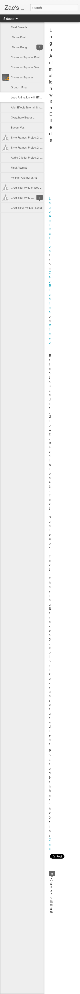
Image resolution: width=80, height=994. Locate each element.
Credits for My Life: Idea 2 (26, 187)
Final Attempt (19, 167)
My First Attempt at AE (24, 177)
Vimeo (50, 334)
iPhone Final (18, 37)
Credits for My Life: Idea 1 (26, 197)
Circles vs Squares (22, 77)
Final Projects (19, 27)
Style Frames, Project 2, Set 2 (28, 137)
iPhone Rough (19, 47)
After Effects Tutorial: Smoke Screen (32, 107)
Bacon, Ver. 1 (19, 127)
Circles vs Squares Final (25, 57)
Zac (50, 844)
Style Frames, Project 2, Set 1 (28, 147)
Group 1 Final (19, 87)
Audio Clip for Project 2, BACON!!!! (31, 157)
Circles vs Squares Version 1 (28, 67)
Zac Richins (50, 292)
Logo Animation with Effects (27, 97)
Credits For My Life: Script (26, 207)
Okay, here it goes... (22, 117)
